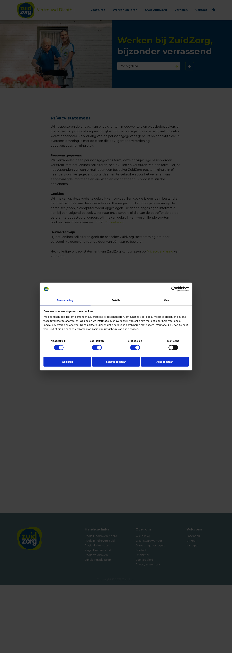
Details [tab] (116, 300)
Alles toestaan (164, 361)
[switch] (93, 347)
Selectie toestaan (116, 361)
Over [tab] (167, 300)
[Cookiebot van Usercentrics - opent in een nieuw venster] (174, 289)
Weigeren (67, 361)
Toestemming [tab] (65, 300)
